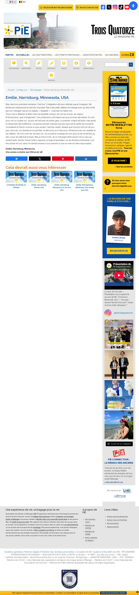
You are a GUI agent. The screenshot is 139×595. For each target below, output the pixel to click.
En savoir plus (114, 482)
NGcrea (106, 552)
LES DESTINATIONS (42, 55)
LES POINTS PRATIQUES (67, 55)
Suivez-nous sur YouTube (117, 520)
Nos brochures (113, 523)
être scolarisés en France (44, 530)
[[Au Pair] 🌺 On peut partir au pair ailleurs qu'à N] (119, 424)
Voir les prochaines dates (113, 593)
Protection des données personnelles (57, 552)
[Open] (133, 5)
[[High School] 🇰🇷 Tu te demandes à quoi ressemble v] (119, 334)
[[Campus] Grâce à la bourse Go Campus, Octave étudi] (119, 364)
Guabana (97, 552)
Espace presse (113, 527)
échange (37, 527)
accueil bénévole (71, 525)
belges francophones (41, 516)
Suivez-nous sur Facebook (117, 516)
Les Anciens (111, 55)
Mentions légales (31, 552)
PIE (35, 514)
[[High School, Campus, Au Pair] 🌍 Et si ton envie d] (119, 394)
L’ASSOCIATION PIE (92, 55)
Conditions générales (13, 552)
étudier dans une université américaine (52, 519)
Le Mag (125, 55)
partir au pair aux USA (20, 522)
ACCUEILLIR (22, 55)
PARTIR (9, 55)
